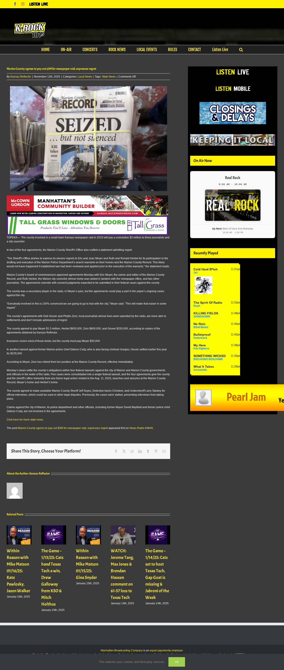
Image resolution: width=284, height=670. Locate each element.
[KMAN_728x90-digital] (87, 197)
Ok (177, 662)
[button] (241, 49)
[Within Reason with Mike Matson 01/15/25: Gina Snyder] (88, 526)
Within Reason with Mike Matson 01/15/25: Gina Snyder (87, 564)
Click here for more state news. (25, 419)
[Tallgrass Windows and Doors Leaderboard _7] (87, 217)
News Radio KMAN (141, 428)
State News (109, 76)
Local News (85, 76)
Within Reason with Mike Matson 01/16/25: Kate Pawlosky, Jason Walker (18, 571)
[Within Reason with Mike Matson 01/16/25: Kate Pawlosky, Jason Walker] (19, 526)
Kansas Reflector (20, 76)
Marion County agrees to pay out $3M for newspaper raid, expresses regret (63, 428)
